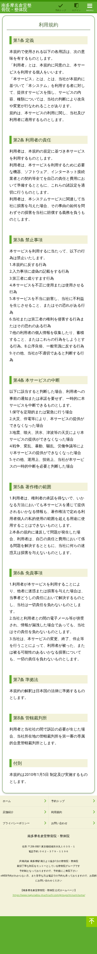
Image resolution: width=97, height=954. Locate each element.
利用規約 (56, 812)
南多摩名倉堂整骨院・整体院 (16, 7)
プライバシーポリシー (16, 823)
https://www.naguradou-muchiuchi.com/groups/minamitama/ (49, 895)
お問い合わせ (59, 823)
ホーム (7, 801)
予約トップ (58, 801)
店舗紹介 (8, 812)
